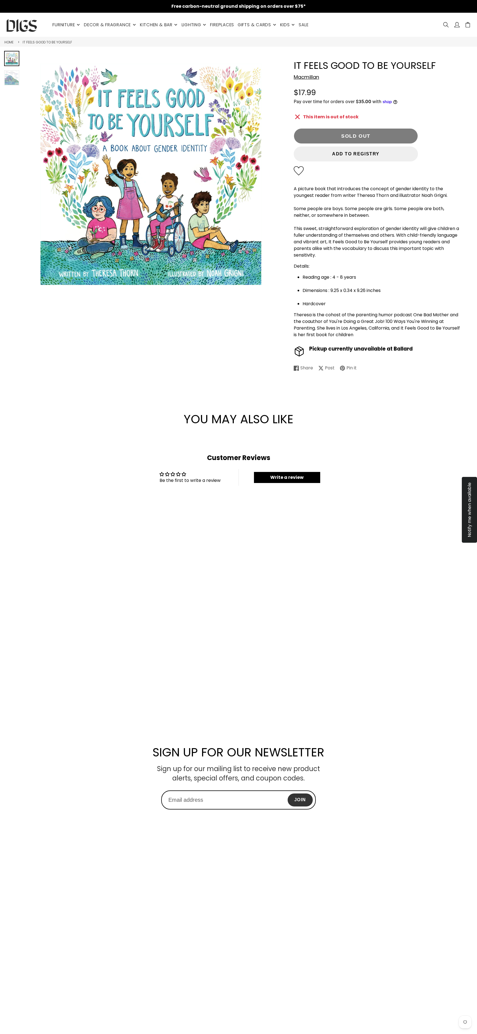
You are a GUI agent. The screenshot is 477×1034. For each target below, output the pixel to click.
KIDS (285, 25)
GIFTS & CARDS (254, 25)
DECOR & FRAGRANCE (107, 25)
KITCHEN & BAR (156, 25)
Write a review (287, 477)
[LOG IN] (457, 24)
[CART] (467, 24)
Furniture (63, 25)
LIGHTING (191, 25)
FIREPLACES (222, 25)
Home (9, 42)
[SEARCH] (446, 24)
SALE (303, 25)
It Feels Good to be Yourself (47, 42)
